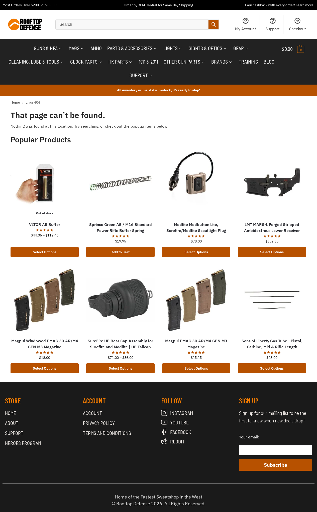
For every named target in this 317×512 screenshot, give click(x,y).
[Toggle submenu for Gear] (246, 48)
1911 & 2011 (148, 62)
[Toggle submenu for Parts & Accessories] (155, 48)
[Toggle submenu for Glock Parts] (100, 62)
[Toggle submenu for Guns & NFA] (60, 48)
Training (248, 62)
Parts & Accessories (129, 48)
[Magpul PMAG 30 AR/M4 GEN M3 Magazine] (196, 300)
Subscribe (275, 464)
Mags (74, 48)
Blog (269, 62)
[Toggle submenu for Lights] (180, 48)
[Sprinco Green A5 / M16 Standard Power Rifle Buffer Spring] (120, 183)
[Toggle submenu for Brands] (230, 62)
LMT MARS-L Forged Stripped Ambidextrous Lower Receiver (272, 227)
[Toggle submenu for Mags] (82, 48)
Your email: (249, 436)
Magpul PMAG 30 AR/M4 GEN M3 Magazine (196, 343)
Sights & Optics (205, 48)
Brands (219, 62)
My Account (245, 28)
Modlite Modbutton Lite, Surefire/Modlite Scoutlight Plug (196, 227)
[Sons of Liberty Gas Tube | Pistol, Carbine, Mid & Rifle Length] (272, 300)
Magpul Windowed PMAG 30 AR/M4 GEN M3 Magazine (44, 343)
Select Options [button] (272, 252)
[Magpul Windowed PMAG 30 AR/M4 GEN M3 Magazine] (45, 300)
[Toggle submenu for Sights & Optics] (225, 48)
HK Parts (118, 62)
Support (272, 28)
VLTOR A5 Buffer (44, 224)
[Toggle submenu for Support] (150, 75)
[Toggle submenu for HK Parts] (130, 62)
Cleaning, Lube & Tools (34, 62)
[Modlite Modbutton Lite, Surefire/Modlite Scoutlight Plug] (196, 183)
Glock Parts (83, 62)
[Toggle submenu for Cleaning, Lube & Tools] (62, 62)
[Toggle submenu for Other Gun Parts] (203, 62)
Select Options (44, 252)
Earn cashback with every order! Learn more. (279, 5)
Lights (170, 48)
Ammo (96, 48)
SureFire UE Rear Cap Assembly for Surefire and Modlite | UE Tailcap (120, 343)
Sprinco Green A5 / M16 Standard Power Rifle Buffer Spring (120, 227)
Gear (238, 48)
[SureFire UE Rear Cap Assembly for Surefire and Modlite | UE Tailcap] (120, 300)
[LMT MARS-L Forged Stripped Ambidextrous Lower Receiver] (272, 183)
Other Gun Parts (182, 62)
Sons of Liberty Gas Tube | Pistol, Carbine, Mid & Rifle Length (272, 343)
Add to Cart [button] (121, 252)
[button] (297, 48)
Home (15, 102)
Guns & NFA (46, 48)
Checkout (297, 28)
